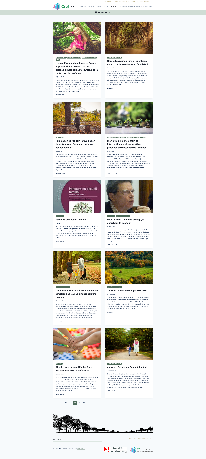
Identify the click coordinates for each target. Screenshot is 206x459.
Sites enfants (57, 439)
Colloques (59, 363)
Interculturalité (61, 57)
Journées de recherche (114, 57)
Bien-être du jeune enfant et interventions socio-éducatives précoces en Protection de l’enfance (126, 144)
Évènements (114, 6)
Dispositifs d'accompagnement (117, 137)
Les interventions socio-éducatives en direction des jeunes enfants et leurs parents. (77, 294)
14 (84, 403)
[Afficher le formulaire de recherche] (151, 1)
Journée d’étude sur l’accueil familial (127, 367)
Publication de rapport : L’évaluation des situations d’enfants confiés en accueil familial (75, 144)
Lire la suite (60, 94)
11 (70, 403)
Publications (60, 137)
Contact (133, 1)
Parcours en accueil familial (71, 219)
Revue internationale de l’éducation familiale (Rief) (136, 6)
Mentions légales (132, 438)
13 (79, 403)
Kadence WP (81, 449)
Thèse (57, 59)
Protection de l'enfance (89, 57)
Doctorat (106, 6)
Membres (83, 6)
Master (99, 6)
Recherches (91, 6)
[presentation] (77, 38)
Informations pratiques (143, 1)
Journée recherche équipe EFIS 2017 (127, 290)
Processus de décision (74, 57)
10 (66, 403)
